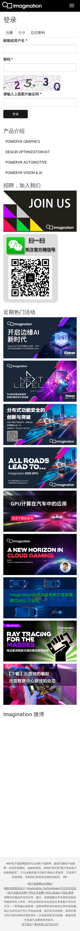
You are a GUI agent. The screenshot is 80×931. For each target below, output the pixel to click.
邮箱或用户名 (15, 40)
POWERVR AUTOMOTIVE (26, 162)
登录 (23, 34)
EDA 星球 (68, 892)
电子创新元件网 (17, 892)
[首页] (22, 5)
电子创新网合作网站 (40, 883)
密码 (8, 59)
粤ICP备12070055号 (46, 924)
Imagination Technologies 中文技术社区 (51, 888)
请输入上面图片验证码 (22, 94)
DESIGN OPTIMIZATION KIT (28, 152)
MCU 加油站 (53, 892)
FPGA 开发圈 (36, 892)
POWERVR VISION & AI (24, 173)
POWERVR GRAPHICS (23, 141)
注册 (9, 32)
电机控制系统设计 (14, 888)
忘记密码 (38, 32)
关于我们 (27, 924)
